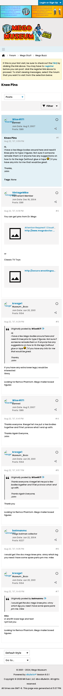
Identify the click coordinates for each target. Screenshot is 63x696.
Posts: (15, 129)
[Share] (55, 128)
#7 (57, 591)
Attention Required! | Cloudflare (41, 227)
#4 (57, 418)
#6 (57, 548)
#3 (57, 321)
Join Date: (17, 126)
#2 (57, 210)
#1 (57, 137)
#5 (57, 470)
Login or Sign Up (49, 2)
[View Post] (43, 328)
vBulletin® (31, 674)
